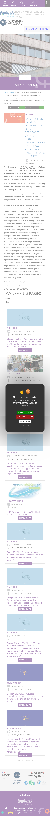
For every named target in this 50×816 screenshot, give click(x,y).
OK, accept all (26, 412)
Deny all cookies (26, 417)
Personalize (25, 421)
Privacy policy (25, 425)
